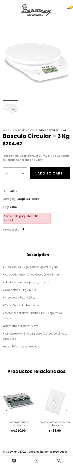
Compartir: (11, 229)
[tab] (37, 255)
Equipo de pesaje (24, 130)
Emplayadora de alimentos (18, 423)
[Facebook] (23, 229)
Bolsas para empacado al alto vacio (55, 423)
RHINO (13, 207)
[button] (68, 9)
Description (38, 254)
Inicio (6, 130)
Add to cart (50, 173)
